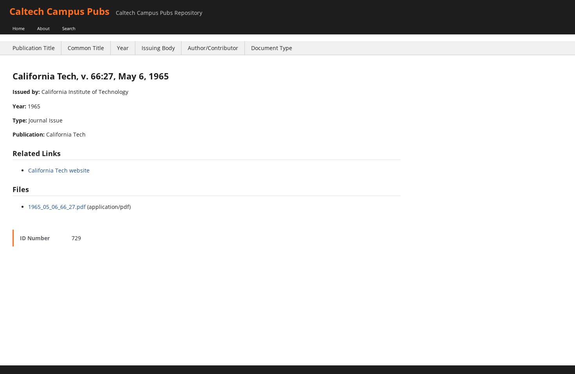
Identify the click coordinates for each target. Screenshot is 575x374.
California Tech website (59, 170)
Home (19, 28)
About (43, 28)
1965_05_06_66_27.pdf (57, 206)
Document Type (271, 48)
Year (123, 48)
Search (68, 28)
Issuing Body (158, 48)
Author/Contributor (213, 48)
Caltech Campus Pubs (59, 11)
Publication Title (34, 48)
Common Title (86, 48)
